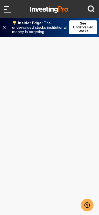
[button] (52, 27)
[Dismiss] (5, 27)
